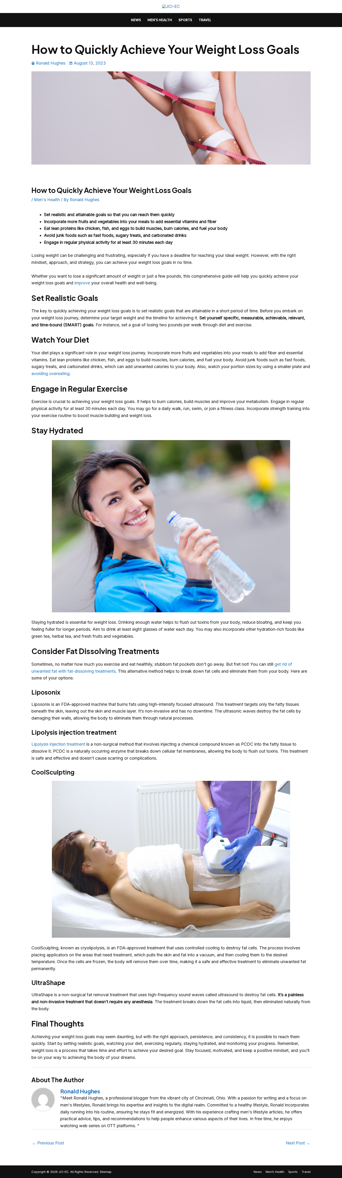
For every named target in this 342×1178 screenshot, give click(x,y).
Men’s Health (275, 1172)
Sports (293, 1172)
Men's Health (47, 199)
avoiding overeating (50, 373)
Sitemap (105, 1172)
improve (82, 282)
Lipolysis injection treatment (58, 744)
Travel (306, 1172)
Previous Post (48, 1142)
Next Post (298, 1142)
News (258, 1172)
